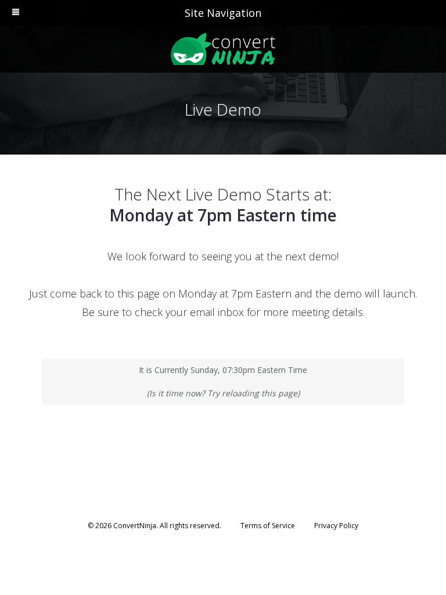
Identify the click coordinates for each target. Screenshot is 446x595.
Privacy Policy (336, 526)
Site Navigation (223, 13)
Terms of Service (267, 526)
